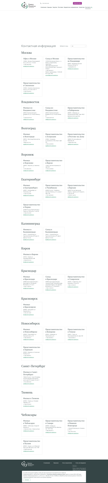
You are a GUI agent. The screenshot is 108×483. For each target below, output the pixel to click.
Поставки (60, 7)
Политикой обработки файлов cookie (56, 474)
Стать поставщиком (81, 463)
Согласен (27, 479)
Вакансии (56, 463)
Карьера (49, 7)
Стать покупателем (67, 463)
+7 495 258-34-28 (45, 3)
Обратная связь (77, 3)
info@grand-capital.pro (77, 470)
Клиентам (81, 7)
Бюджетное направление (71, 7)
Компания (43, 7)
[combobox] (78, 46)
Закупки (55, 7)
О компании (47, 463)
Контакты (88, 7)
